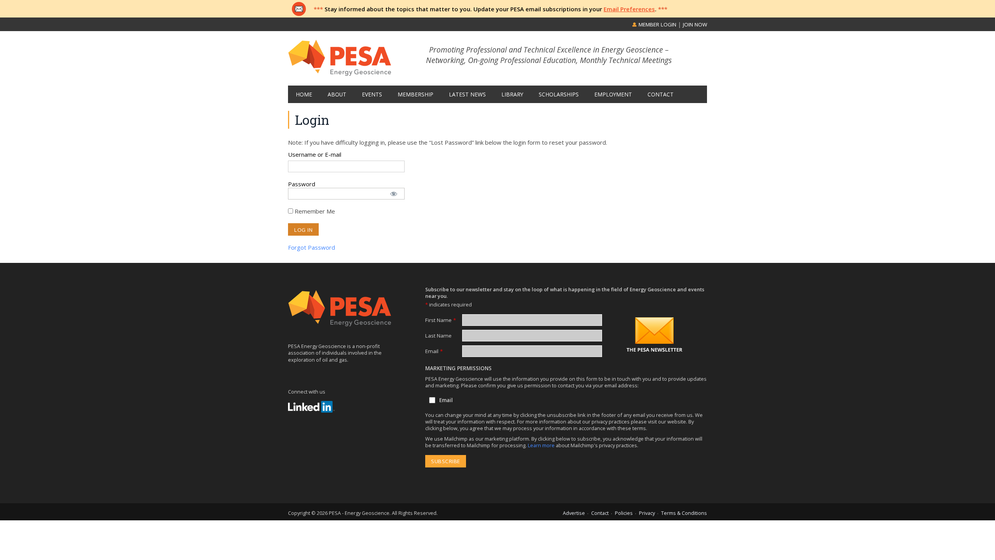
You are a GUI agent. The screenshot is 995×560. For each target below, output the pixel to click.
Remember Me (314, 211)
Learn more (542, 445)
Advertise (574, 512)
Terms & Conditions (684, 512)
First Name (440, 320)
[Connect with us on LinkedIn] (311, 407)
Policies (624, 512)
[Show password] (393, 191)
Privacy (647, 512)
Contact (600, 512)
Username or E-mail (314, 154)
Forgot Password (311, 247)
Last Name (438, 335)
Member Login (656, 24)
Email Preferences (629, 9)
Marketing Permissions (458, 368)
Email (434, 351)
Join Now (695, 24)
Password (301, 184)
